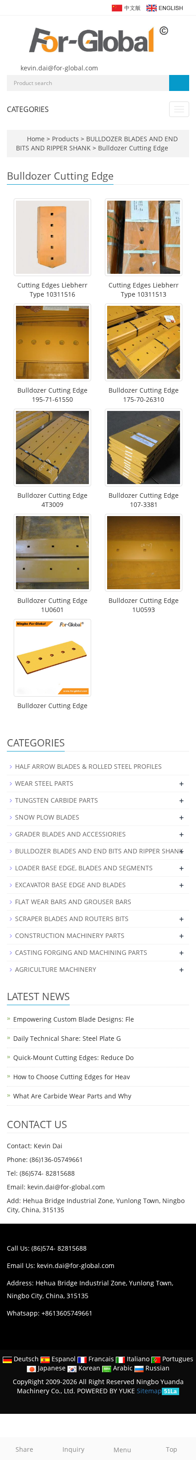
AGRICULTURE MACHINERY (55, 969)
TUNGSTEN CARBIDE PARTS (56, 800)
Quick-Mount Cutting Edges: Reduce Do (73, 1057)
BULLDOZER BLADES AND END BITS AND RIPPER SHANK (99, 851)
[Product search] (179, 83)
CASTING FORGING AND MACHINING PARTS (81, 952)
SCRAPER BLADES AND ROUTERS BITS (72, 918)
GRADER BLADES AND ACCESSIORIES (70, 834)
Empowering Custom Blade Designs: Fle (73, 1019)
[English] (164, 7)
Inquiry (73, 1449)
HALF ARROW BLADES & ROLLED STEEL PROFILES (88, 766)
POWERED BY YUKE (107, 1390)
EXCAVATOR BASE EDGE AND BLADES (70, 884)
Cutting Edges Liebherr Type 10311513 (143, 289)
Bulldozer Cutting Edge (132, 148)
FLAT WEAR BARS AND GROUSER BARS (73, 901)
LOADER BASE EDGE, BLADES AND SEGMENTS (84, 867)
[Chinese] (125, 7)
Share (24, 1449)
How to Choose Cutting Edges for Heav (71, 1076)
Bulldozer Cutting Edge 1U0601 (52, 605)
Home (36, 138)
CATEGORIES (28, 109)
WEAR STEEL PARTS (44, 783)
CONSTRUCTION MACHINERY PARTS (69, 935)
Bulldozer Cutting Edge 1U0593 (143, 605)
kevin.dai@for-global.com (59, 68)
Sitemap (149, 1390)
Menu (122, 1449)
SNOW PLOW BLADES (47, 817)
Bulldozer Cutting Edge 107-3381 (143, 500)
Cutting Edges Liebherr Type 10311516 (52, 289)
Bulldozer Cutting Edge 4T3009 (52, 500)
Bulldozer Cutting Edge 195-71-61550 (52, 395)
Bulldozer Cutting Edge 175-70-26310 (143, 395)
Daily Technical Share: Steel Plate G (67, 1038)
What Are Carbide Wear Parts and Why (72, 1096)
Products (66, 138)
